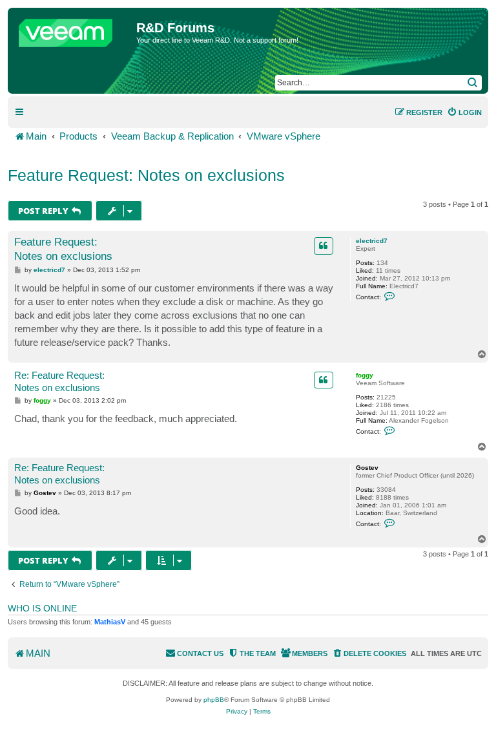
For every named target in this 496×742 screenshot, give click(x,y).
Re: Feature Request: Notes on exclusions (59, 381)
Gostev (367, 467)
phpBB (213, 699)
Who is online (42, 608)
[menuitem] (464, 112)
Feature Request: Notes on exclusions (146, 175)
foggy (364, 375)
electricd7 (372, 240)
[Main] (73, 29)
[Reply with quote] (323, 245)
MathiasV (109, 622)
